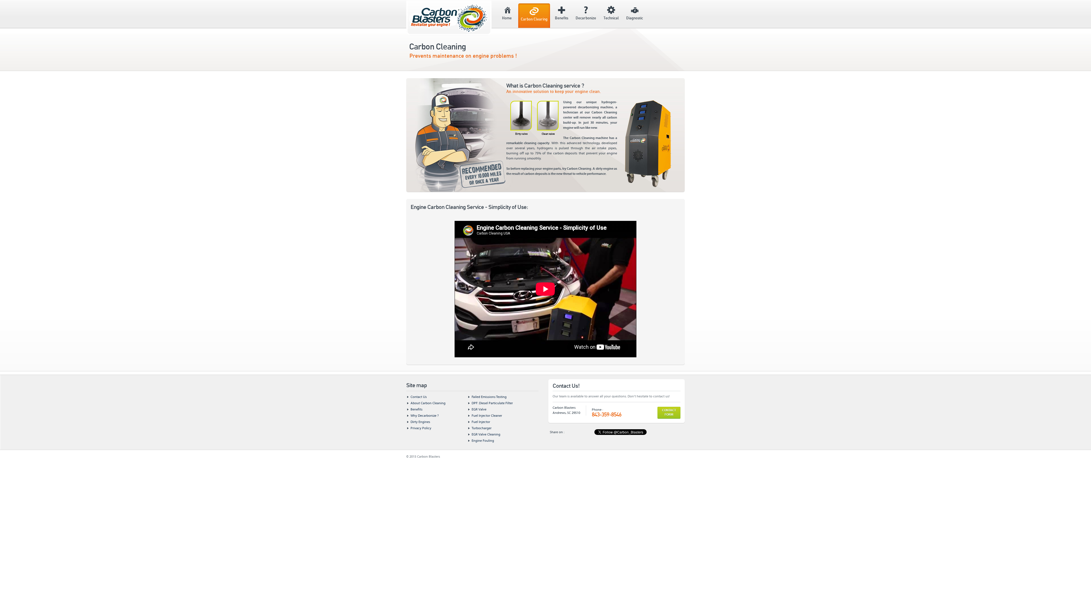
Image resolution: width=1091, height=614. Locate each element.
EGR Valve (479, 409)
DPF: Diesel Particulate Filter (492, 403)
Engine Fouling (483, 441)
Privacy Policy (421, 428)
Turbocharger (482, 428)
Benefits (416, 409)
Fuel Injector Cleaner (487, 416)
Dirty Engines (420, 422)
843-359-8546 (606, 415)
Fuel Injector (481, 422)
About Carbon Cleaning (428, 403)
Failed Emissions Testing (489, 397)
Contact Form (669, 412)
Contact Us (419, 397)
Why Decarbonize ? (425, 416)
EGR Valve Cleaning (486, 434)
